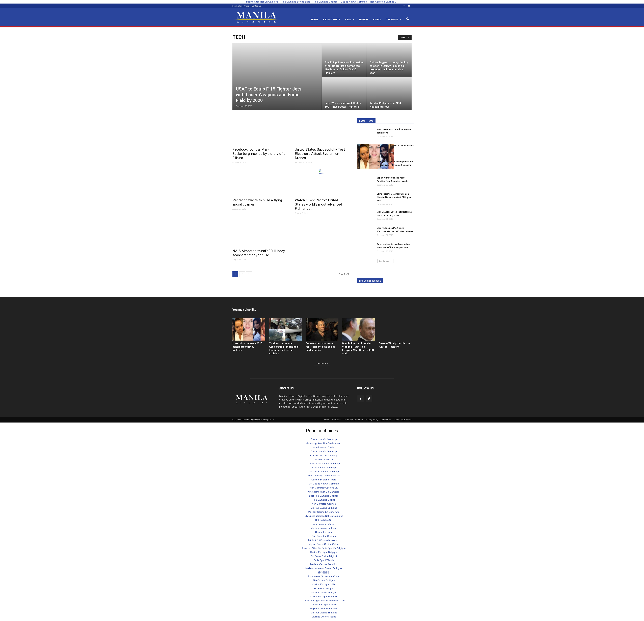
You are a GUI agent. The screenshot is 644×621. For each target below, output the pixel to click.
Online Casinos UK (324, 459)
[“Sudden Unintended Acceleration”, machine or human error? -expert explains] (285, 329)
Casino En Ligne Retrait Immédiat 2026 (324, 600)
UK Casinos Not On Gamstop (323, 491)
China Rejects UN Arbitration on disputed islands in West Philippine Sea (394, 197)
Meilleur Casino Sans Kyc (323, 564)
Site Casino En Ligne (324, 580)
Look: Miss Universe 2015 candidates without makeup (247, 347)
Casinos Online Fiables (324, 616)
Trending (392, 19)
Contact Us (256, 6)
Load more (384, 260)
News (348, 19)
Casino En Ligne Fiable (323, 479)
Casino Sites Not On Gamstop (324, 463)
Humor (363, 19)
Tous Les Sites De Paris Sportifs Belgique (324, 548)
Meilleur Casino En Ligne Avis (323, 512)
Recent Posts (331, 19)
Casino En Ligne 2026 (324, 584)
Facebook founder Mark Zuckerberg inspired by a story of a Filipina (258, 153)
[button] (408, 19)
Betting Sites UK (323, 520)
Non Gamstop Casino (323, 447)
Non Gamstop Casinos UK (324, 487)
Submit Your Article (240, 6)
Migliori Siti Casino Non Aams (323, 540)
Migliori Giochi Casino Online (324, 544)
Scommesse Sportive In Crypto (323, 576)
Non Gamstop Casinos (324, 503)
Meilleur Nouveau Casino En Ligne (323, 568)
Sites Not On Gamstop (324, 467)
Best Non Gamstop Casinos (323, 495)
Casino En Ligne (324, 532)
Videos (377, 19)
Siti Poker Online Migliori (324, 556)
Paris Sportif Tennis (324, 560)
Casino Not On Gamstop (324, 439)
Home (314, 19)
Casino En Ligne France (324, 604)
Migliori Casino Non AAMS (324, 608)
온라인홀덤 (324, 572)
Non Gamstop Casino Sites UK (324, 475)
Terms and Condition (353, 419)
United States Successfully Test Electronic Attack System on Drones (320, 153)
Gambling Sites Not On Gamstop (323, 443)
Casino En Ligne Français (323, 596)
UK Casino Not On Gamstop (324, 471)
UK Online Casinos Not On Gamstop (324, 516)
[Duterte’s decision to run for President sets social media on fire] (322, 329)
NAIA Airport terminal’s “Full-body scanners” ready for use (258, 253)
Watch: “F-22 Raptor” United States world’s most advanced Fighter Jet (318, 204)
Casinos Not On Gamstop (323, 455)
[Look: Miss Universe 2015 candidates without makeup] (375, 156)
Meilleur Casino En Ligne (324, 507)
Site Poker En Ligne (323, 588)
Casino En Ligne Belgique (323, 552)
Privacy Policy (371, 419)
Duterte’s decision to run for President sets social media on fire (320, 347)
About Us (336, 419)
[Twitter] (409, 6)
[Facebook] (404, 6)
